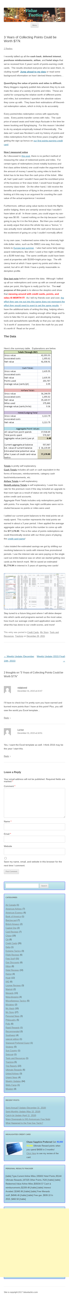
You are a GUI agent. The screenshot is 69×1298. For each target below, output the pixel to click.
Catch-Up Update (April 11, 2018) (21, 1115)
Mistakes (10, 1004)
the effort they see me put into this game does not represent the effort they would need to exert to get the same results (34, 301)
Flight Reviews (12, 955)
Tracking (19, 636)
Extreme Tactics (13, 951)
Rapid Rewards (13, 1027)
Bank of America (13, 916)
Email (7, 834)
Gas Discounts (12, 962)
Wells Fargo (11, 1085)
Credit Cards (33, 632)
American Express (14, 912)
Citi (7, 939)
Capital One (11, 928)
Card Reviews (12, 932)
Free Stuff (10, 958)
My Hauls (10, 1008)
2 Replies (8, 48)
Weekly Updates (13, 1081)
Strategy (9, 1047)
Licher (20, 730)
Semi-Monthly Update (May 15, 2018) (23, 1111)
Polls (8, 1024)
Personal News (13, 1016)
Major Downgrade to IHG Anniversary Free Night (28, 1119)
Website (8, 846)
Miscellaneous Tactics (16, 1001)
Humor (9, 974)
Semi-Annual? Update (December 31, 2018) (26, 1108)
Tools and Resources (15, 1058)
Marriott (9, 989)
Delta (8, 947)
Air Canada (11, 905)
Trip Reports (11, 1066)
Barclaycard (11, 920)
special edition (12, 1039)
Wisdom (9, 1089)
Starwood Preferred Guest (18, 1043)
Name (7, 821)
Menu (34, 25)
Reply (6, 718)
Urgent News (11, 1077)
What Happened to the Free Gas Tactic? (24, 1123)
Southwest (10, 1035)
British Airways (12, 924)
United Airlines (12, 1073)
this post (26, 156)
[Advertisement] (34, 1242)
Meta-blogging (12, 997)
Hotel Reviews (12, 970)
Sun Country (11, 1050)
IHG (7, 981)
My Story (44, 632)
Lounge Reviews (13, 985)
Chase (9, 935)
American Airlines (14, 909)
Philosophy (11, 1020)
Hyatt (8, 978)
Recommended (13, 1031)
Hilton (8, 966)
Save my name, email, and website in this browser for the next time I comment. (33, 863)
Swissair (9, 1054)
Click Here (31, 1153)
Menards (10, 993)
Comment (9, 786)
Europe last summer (23, 248)
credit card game (16, 538)
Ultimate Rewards (14, 1070)
